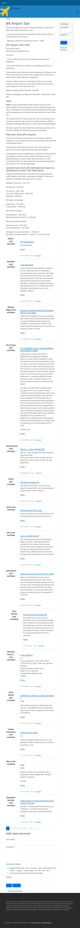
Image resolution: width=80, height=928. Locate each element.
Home (8, 19)
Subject (9, 877)
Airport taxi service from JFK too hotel (37, 574)
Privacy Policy (35, 923)
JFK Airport (15, 8)
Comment (10, 847)
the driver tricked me (29, 482)
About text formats (13, 864)
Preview (17, 885)
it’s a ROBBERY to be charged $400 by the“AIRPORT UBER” (37, 349)
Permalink (38, 256)
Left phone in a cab (28, 732)
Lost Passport (26, 655)
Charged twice (26, 265)
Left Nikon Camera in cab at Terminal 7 (37, 696)
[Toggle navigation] (77, 12)
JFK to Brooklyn (27, 241)
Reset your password (63, 48)
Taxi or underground (29, 536)
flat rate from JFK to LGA (31, 510)
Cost (22, 764)
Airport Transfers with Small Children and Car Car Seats (37, 311)
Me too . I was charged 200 (32, 449)
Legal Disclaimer (46, 923)
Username (63, 27)
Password (63, 35)
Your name (10, 839)
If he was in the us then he (35, 614)
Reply (22, 249)
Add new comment (15, 891)
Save (9, 885)
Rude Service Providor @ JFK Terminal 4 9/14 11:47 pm (37, 801)
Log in (4, 3)
